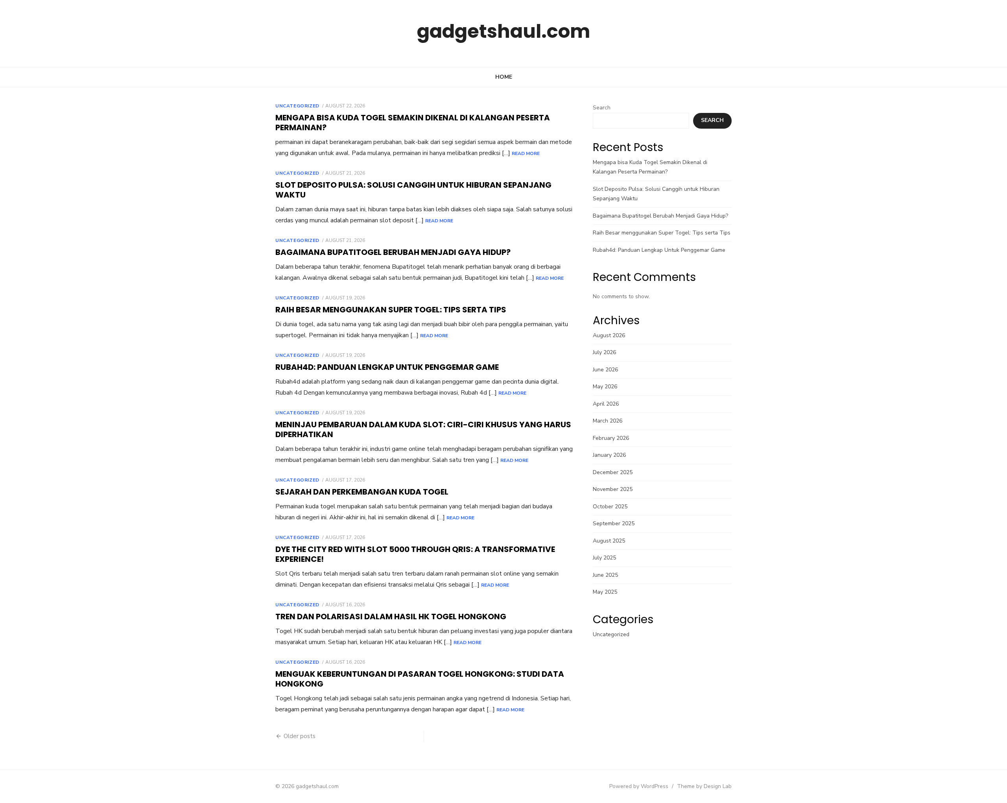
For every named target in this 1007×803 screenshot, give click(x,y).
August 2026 (609, 335)
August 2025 (609, 541)
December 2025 (613, 472)
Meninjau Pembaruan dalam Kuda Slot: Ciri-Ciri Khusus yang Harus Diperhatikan (423, 429)
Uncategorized (297, 106)
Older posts (299, 736)
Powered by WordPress (638, 786)
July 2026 (604, 352)
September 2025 (613, 523)
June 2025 (605, 575)
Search (601, 107)
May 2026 (605, 386)
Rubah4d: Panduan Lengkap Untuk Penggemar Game (387, 367)
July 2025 (604, 557)
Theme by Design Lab (704, 786)
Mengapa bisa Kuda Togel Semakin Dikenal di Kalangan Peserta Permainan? (412, 122)
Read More (526, 153)
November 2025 (613, 489)
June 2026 (605, 369)
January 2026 (609, 455)
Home (503, 77)
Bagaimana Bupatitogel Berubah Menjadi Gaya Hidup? (393, 252)
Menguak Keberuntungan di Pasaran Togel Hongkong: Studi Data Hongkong (419, 678)
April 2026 (606, 404)
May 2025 (605, 592)
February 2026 (611, 438)
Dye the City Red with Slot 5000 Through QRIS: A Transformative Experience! (415, 554)
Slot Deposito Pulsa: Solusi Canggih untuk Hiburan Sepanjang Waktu (413, 189)
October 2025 (610, 506)
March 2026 (607, 421)
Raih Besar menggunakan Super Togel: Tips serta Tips (390, 309)
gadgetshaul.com (503, 31)
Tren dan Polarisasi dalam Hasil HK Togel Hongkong (390, 616)
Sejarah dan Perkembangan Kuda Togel (361, 491)
